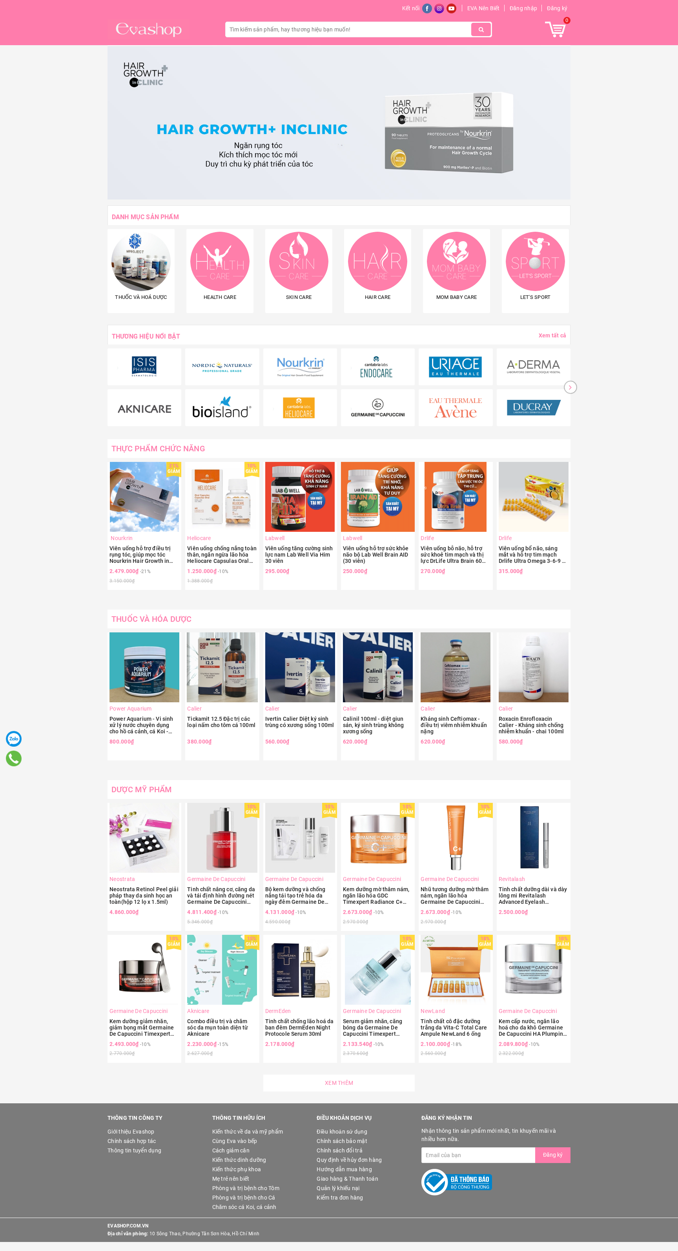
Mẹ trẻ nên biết (231, 1179)
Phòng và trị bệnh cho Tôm (245, 1188)
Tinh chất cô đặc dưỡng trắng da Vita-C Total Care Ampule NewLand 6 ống (454, 1027)
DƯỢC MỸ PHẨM (141, 789)
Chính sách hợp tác (132, 1141)
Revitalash (512, 879)
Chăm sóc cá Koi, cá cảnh (244, 1207)
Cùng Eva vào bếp (234, 1141)
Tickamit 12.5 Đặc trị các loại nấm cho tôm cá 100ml (221, 722)
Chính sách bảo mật (342, 1141)
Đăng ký (557, 8)
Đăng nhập (523, 8)
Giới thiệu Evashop (131, 1131)
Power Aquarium (130, 708)
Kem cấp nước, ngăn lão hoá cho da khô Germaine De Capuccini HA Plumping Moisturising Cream (532, 1027)
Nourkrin (121, 538)
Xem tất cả (552, 335)
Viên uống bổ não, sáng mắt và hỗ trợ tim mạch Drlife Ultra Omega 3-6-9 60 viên (534, 554)
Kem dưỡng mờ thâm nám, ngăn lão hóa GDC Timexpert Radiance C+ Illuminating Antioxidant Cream (376, 895)
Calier (194, 708)
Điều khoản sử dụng (342, 1131)
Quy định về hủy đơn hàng (349, 1160)
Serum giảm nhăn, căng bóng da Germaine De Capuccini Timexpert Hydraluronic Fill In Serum (376, 1027)
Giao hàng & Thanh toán (347, 1179)
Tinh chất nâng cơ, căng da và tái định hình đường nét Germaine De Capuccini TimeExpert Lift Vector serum (221, 895)
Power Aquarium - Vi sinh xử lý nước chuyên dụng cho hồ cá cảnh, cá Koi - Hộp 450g (141, 725)
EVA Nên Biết (483, 8)
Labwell (275, 538)
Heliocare (199, 538)
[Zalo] (14, 739)
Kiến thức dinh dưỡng (239, 1160)
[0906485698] (14, 758)
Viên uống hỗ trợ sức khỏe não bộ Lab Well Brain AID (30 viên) (376, 554)
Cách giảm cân (231, 1150)
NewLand (433, 1011)
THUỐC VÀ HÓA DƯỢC (151, 619)
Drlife (427, 538)
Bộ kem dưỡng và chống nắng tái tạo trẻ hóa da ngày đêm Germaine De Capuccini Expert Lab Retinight (295, 895)
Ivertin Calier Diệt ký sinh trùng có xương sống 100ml (299, 722)
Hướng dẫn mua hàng (344, 1169)
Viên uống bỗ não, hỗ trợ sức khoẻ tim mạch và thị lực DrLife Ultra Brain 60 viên (452, 554)
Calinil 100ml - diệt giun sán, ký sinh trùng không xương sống (373, 725)
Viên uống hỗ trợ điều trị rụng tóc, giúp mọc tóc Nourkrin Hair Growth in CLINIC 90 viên (140, 554)
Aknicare (198, 1011)
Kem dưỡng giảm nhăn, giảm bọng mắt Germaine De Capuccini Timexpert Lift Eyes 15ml (141, 1027)
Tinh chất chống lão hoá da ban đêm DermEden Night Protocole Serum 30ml (299, 1027)
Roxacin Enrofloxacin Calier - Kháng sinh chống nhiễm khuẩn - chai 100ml (531, 725)
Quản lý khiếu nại (338, 1188)
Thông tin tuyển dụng (134, 1150)
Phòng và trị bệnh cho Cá (243, 1197)
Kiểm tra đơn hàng (340, 1197)
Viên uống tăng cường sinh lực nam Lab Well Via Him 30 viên (299, 554)
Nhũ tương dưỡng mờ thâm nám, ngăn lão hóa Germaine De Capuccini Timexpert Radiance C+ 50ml (454, 895)
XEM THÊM (339, 1083)
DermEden (278, 1011)
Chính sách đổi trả (340, 1150)
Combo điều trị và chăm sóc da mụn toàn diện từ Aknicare (217, 1027)
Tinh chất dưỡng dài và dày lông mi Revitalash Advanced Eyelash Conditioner (533, 895)
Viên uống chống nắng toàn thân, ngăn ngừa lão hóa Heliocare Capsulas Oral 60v (222, 554)
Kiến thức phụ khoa (236, 1169)
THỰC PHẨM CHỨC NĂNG (158, 448)
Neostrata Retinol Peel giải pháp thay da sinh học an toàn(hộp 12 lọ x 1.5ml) (144, 895)
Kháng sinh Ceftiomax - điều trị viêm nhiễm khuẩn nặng (454, 725)
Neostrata (122, 879)
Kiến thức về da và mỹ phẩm (247, 1131)
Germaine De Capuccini (216, 879)
